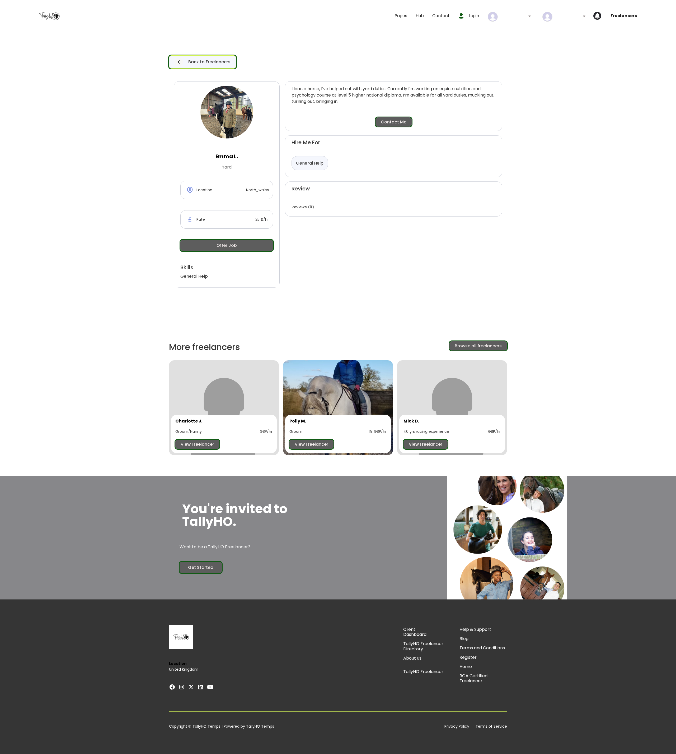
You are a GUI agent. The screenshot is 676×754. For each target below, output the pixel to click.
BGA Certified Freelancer (473, 678)
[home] (49, 16)
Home (465, 667)
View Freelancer (197, 444)
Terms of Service (491, 726)
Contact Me (393, 122)
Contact (441, 16)
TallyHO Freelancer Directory (423, 646)
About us (412, 658)
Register (468, 657)
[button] (400, 16)
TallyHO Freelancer (423, 672)
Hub (420, 16)
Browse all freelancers (478, 346)
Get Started (200, 567)
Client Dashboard (414, 631)
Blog (463, 639)
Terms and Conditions (482, 648)
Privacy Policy (456, 726)
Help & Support (475, 629)
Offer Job (227, 245)
